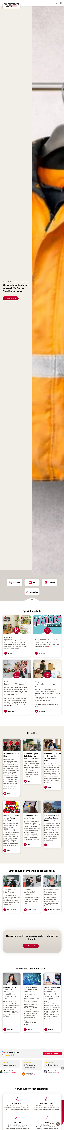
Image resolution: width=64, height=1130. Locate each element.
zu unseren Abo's (11, 298)
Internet (16, 582)
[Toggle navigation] (61, 3)
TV (34, 582)
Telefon (51, 582)
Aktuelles (34, 592)
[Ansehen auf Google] (1, 1071)
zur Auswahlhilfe (31, 946)
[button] (1, 1068)
